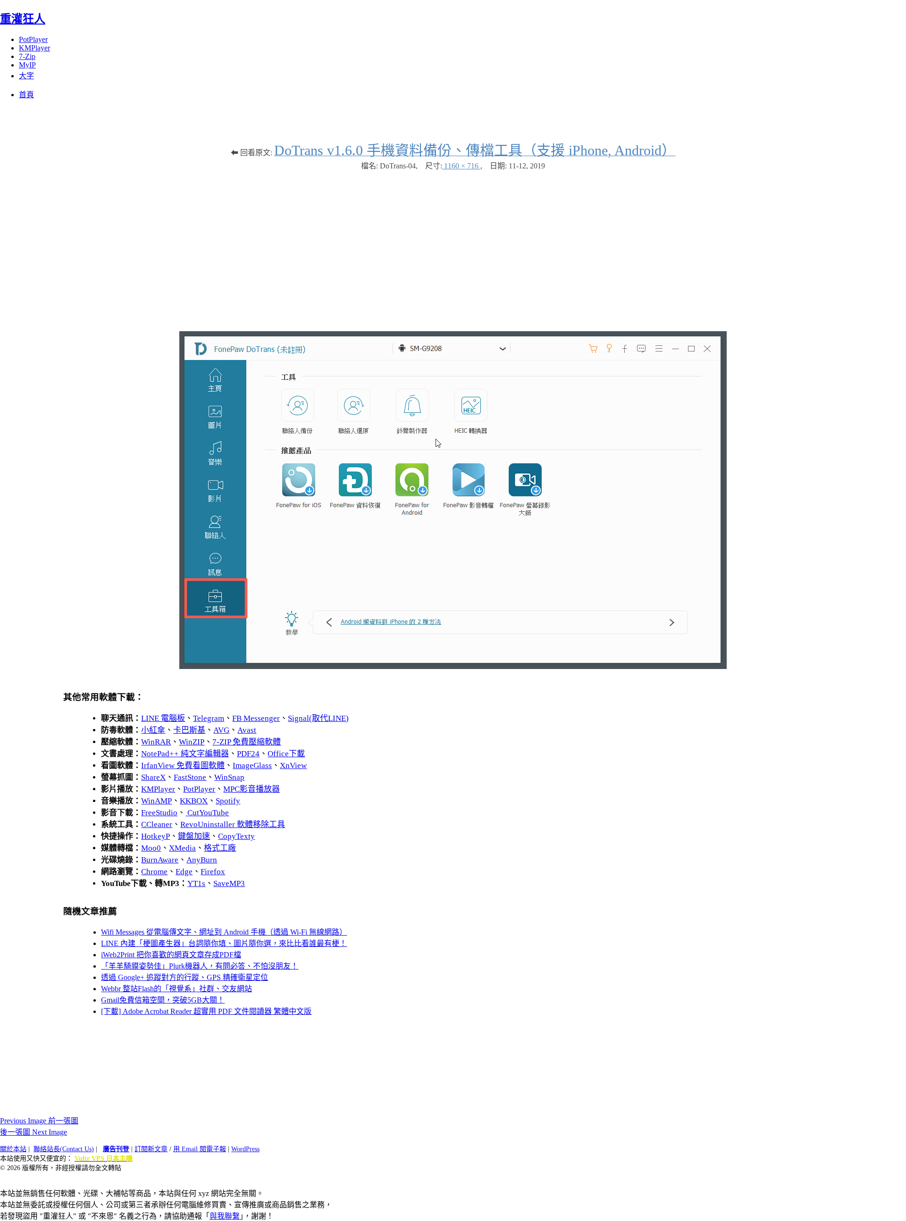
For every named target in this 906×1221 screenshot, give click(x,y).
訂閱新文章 (151, 1149)
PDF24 (248, 753)
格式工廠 (220, 848)
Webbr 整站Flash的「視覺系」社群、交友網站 (176, 989)
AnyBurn (201, 859)
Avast (246, 730)
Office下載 (286, 753)
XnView (293, 765)
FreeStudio (159, 812)
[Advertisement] (453, 246)
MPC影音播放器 (251, 789)
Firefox (213, 871)
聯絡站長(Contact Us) (64, 1149)
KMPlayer (34, 48)
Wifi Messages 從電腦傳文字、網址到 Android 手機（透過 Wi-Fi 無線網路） (224, 932)
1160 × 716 (461, 166)
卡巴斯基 (189, 730)
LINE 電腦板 (163, 718)
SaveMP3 (229, 883)
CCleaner (156, 824)
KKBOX (194, 800)
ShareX (153, 777)
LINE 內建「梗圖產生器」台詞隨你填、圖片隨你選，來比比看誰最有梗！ (224, 943)
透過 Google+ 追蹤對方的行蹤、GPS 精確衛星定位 (184, 977)
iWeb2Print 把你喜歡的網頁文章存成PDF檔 (171, 955)
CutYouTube (207, 812)
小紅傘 (153, 730)
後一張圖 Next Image (33, 1132)
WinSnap (229, 777)
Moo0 (151, 848)
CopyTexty (236, 836)
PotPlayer (33, 39)
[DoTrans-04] (453, 666)
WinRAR (156, 741)
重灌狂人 (22, 19)
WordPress (245, 1149)
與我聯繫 (225, 1216)
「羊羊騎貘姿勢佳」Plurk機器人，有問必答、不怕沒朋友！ (199, 966)
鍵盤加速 (194, 836)
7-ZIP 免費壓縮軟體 (246, 741)
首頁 (26, 95)
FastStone (190, 777)
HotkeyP (155, 836)
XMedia (182, 848)
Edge (184, 871)
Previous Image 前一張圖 (39, 1121)
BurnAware (159, 859)
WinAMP (156, 800)
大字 (26, 76)
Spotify (228, 800)
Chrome (154, 871)
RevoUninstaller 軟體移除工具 (232, 824)
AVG (221, 730)
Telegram (208, 718)
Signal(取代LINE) (318, 718)
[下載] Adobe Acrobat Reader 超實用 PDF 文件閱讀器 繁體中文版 (206, 1011)
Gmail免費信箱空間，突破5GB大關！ (163, 1000)
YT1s (196, 883)
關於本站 (13, 1149)
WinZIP (191, 741)
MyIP (27, 65)
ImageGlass (252, 765)
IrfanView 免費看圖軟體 (183, 765)
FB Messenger (256, 718)
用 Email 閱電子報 (199, 1149)
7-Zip (27, 56)
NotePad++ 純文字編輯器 (185, 753)
